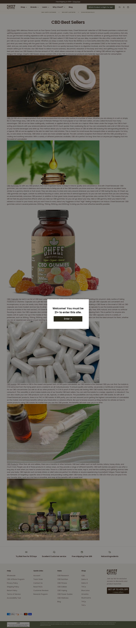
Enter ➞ (68, 318)
